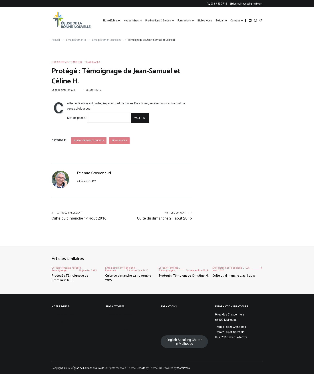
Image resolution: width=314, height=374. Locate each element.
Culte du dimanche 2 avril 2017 (233, 275)
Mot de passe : (77, 118)
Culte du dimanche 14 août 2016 (79, 216)
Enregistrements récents (66, 268)
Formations (184, 20)
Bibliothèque (205, 20)
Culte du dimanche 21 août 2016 (164, 216)
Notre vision (59, 328)
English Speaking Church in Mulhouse (184, 341)
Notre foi (57, 321)
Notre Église (110, 20)
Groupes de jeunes (118, 342)
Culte (109, 321)
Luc (247, 268)
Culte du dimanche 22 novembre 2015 (128, 278)
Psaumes (110, 270)
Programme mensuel (119, 314)
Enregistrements (168, 268)
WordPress (183, 368)
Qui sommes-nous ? (64, 314)
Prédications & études (158, 20)
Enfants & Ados (116, 335)
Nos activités (131, 20)
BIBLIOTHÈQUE (171, 314)
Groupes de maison (118, 328)
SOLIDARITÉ (169, 321)
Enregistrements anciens (67, 62)
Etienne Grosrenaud (63, 90)
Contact (235, 20)
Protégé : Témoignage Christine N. (184, 275)
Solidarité (221, 20)
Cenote (141, 368)
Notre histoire (61, 335)
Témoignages (92, 62)
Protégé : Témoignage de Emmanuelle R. (70, 278)
